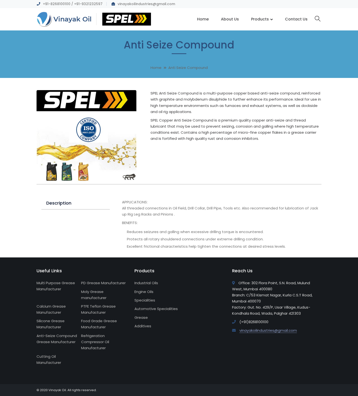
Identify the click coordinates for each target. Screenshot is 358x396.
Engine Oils (143, 291)
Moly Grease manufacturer (93, 294)
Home (156, 67)
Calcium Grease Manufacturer (51, 309)
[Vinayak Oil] (94, 18)
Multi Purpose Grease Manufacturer (56, 286)
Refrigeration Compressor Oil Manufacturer (95, 341)
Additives (142, 326)
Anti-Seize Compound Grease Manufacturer (57, 338)
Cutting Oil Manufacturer (49, 359)
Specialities (144, 300)
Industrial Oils (146, 282)
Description (58, 203)
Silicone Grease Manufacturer (51, 324)
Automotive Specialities (156, 308)
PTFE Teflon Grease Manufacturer (98, 309)
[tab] (75, 203)
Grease (141, 317)
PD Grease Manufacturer (103, 282)
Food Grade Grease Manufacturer (99, 324)
